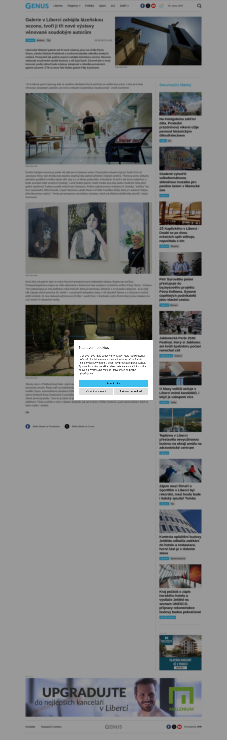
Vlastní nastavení (96, 391)
